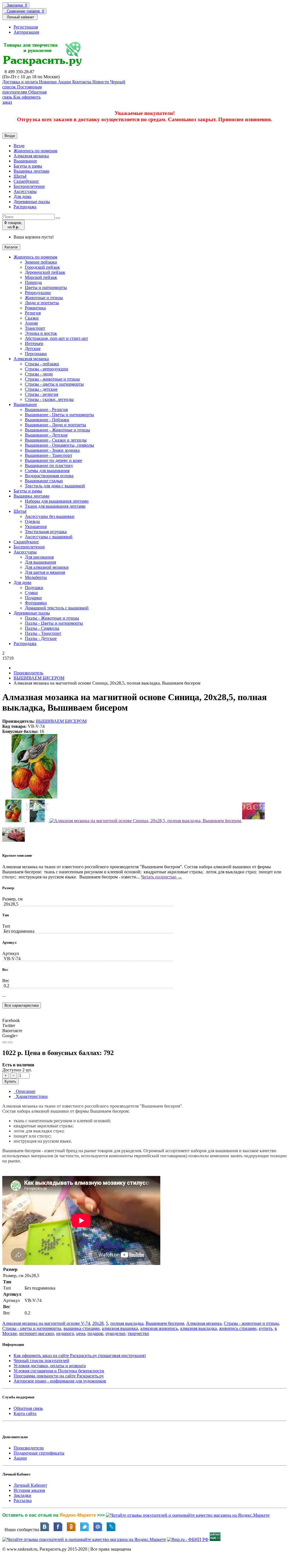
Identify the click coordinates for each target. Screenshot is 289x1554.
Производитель (28, 672)
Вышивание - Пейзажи (47, 419)
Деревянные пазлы (32, 201)
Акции (20, 1458)
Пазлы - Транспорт (43, 633)
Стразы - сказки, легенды (49, 399)
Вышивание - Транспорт (48, 455)
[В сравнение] (10, 1042)
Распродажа (25, 206)
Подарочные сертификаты (39, 1453)
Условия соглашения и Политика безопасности (59, 1370)
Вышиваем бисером (165, 1323)
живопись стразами (238, 1328)
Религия (33, 313)
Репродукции (38, 292)
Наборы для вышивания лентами (57, 501)
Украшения (36, 526)
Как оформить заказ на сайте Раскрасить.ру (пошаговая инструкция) (80, 1355)
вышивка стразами (82, 1328)
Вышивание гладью (44, 480)
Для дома (22, 196)
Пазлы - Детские (41, 638)
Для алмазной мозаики (47, 567)
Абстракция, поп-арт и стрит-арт (56, 338)
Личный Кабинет (30, 1485)
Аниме (31, 323)
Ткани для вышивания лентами (55, 506)
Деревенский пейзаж (45, 272)
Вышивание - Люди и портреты (55, 424)
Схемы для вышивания (47, 470)
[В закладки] (4, 1042)
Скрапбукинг (26, 181)
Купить (10, 1081)
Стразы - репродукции (46, 368)
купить (265, 1328)
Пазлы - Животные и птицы (52, 618)
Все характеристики (22, 1005)
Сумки (31, 592)
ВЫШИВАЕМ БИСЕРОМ (39, 678)
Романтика (35, 307)
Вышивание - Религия (46, 409)
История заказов (29, 1490)
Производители (29, 1448)
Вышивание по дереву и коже (53, 460)
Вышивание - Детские (46, 435)
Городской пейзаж (42, 267)
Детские (33, 348)
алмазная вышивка (120, 1328)
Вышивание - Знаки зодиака (52, 450)
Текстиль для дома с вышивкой (55, 485)
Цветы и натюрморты (46, 287)
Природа (33, 282)
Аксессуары (25, 191)
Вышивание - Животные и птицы (57, 429)
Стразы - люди (39, 374)
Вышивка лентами (31, 171)
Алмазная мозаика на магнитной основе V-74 (46, 1323)
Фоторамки (36, 602)
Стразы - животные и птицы (52, 379)
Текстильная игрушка (46, 531)
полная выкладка (126, 1323)
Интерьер (34, 343)
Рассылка (23, 1500)
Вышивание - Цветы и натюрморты (59, 414)
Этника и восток (41, 333)
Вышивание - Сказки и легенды (56, 440)
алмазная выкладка (198, 1328)
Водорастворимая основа (49, 475)
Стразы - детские (41, 389)
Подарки (33, 597)
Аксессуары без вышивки (50, 516)
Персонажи (36, 353)
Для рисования (39, 557)
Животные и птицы (44, 297)
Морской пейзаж (41, 277)
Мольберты (36, 577)
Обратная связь (28, 1408)
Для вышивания (40, 562)
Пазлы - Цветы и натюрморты (54, 623)
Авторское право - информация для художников (60, 1381)
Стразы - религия (41, 394)
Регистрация (26, 27)
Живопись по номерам (35, 150)
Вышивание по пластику (49, 465)
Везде (19, 145)
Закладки (22, 1495)
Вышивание (25, 161)
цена (80, 1333)
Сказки (32, 318)
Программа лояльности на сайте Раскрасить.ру (59, 1375)
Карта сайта (25, 1413)
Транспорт (35, 328)
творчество (138, 1333)
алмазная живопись (159, 1328)
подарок (95, 1333)
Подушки (34, 587)
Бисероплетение (29, 186)
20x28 (98, 1323)
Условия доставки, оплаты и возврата (50, 1365)
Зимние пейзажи (41, 262)
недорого (65, 1333)
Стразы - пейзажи (42, 363)
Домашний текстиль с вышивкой (57, 607)
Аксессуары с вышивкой (49, 536)
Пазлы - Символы (42, 628)
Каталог (11, 247)
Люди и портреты (42, 302)
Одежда (32, 521)
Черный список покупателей (41, 1360)
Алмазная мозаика (31, 155)
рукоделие (115, 1333)
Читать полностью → (161, 876)
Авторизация (26, 32)
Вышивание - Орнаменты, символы (59, 445)
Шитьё (20, 176)
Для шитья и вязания (45, 572)
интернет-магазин (36, 1333)
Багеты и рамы (28, 166)
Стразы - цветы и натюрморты (54, 384)
